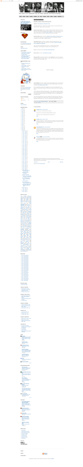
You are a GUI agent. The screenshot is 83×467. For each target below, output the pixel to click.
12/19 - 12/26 (24, 132)
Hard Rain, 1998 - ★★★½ (25, 291)
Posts (23, 98)
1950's (30, 196)
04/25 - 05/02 (24, 190)
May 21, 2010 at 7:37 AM (44, 119)
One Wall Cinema (24, 435)
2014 (22, 124)
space (26, 246)
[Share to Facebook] (54, 101)
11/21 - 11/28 (24, 137)
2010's (27, 199)
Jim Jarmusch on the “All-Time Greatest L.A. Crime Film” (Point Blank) (26, 390)
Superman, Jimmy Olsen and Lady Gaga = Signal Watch (26, 176)
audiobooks (29, 211)
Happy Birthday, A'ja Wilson (25, 53)
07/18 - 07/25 (24, 157)
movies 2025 (28, 237)
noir (28, 240)
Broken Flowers (23, 329)
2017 (22, 120)
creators (22, 218)
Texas (30, 208)
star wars (28, 247)
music (22, 239)
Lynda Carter (23, 430)
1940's (25, 196)
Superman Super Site (25, 408)
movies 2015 (26, 230)
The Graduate (23, 328)
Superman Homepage (25, 416)
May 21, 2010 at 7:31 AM (44, 109)
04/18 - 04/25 (24, 191)
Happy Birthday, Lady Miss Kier (26, 52)
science (22, 246)
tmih (29, 250)
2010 (22, 129)
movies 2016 (23, 231)
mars (23, 228)
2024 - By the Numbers (25, 274)
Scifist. (23, 358)
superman (39, 102)
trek (21, 251)
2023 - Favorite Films (24, 273)
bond (27, 214)
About (24, 16)
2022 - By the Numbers (25, 270)
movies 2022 (26, 235)
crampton (24, 217)
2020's (22, 200)
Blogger (52, 458)
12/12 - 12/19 (24, 133)
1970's (28, 197)
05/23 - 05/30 (24, 167)
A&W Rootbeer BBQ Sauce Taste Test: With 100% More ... (26, 185)
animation (27, 210)
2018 (22, 119)
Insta (41, 16)
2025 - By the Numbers (25, 278)
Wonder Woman (24, 209)
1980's (22, 198)
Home (21, 16)
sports (24, 247)
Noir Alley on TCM (24, 434)
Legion (29, 206)
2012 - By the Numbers (25, 255)
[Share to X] (53, 101)
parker (22, 241)
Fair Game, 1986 (24, 300)
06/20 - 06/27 (24, 162)
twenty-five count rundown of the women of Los (54, 36)
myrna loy (26, 239)
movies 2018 (26, 232)
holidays (29, 222)
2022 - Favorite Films (24, 271)
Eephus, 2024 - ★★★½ (25, 319)
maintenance (29, 226)
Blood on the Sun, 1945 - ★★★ (26, 318)
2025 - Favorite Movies (24, 279)
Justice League (23, 206)
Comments (23, 100)
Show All (30, 397)
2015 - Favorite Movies (24, 258)
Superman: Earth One (25, 174)
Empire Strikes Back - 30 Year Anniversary (26, 170)
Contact (31, 16)
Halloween (22, 205)
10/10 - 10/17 (24, 145)
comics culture (28, 216)
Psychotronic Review (25, 345)
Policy (27, 16)
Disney (25, 203)
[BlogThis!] (52, 101)
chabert (28, 215)
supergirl (27, 248)
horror (24, 223)
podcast (22, 243)
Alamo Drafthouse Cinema (25, 432)
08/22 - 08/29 (24, 150)
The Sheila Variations (25, 354)
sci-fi (28, 245)
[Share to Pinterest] (55, 101)
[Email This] (51, 101)
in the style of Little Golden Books (48, 49)
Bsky (48, 16)
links (37, 102)
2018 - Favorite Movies (24, 264)
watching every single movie (26, 43)
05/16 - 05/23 (24, 169)
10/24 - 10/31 (24, 142)
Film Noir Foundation (25, 349)
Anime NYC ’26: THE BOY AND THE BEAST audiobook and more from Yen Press (26, 369)
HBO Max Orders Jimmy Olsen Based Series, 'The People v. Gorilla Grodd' (26, 410)
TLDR (27, 208)
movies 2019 (23, 233)
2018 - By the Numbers (25, 263)
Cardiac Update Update (25, 66)
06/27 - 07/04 (24, 161)
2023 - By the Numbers (25, 272)
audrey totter (24, 212)
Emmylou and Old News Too (25, 63)
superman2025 (29, 249)
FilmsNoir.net (23, 438)
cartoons (23, 215)
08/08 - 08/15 (24, 153)
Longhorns (22, 207)
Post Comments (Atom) (41, 163)
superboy (22, 248)
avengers (29, 212)
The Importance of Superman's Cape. (44, 23)
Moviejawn (23, 336)
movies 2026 (25, 238)
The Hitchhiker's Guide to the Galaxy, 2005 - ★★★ (25, 290)
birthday (22, 214)
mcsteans (38, 109)
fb (38, 16)
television (24, 250)
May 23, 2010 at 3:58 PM (45, 136)
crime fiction (28, 218)
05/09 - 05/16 (24, 187)
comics (22, 216)
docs (28, 219)
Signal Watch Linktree (24, 48)
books (30, 214)
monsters (27, 228)
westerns (24, 251)
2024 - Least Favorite (24, 277)
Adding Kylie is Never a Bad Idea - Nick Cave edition (25, 58)
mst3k (29, 238)
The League (38, 136)
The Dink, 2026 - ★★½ (25, 314)
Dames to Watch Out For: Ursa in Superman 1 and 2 (26, 182)
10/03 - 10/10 (24, 146)
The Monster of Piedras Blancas (26, 359)
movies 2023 (23, 236)
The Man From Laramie (25, 325)
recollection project (28, 243)
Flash (29, 204)
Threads (44, 16)
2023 (22, 112)
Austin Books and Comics (25, 431)
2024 (22, 111)
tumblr (51, 16)
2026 (22, 108)
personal (22, 242)
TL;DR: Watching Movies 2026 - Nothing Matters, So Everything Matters (26, 22)
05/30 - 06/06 (24, 166)
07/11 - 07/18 (24, 158)
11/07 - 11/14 (24, 140)
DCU (30, 201)
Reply (37, 133)
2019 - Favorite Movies (24, 266)
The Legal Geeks (24, 393)
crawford (28, 217)
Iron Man (28, 205)
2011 (22, 128)
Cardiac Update (23, 68)
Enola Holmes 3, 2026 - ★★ (25, 307)
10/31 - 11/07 (24, 141)
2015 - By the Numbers (25, 257)
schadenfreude (23, 245)
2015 (22, 123)
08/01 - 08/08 (24, 154)
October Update (23, 65)
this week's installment (49, 32)
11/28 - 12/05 (24, 136)
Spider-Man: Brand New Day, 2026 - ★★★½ (25, 306)
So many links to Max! (24, 284)
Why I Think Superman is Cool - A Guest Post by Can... (26, 179)
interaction (29, 223)
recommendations (26, 244)
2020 (22, 116)
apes (25, 211)
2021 (22, 115)
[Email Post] (49, 101)
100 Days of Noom (24, 54)
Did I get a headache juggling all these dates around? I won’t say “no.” (26, 374)
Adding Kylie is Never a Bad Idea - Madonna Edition (25, 56)
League (55, 16)
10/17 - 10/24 (24, 144)
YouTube (35, 16)
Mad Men (28, 207)
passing (27, 241)
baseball (23, 213)
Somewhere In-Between (25, 342)
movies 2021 (28, 234)
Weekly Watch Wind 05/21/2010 (25, 173)
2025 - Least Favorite (24, 280)
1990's (27, 198)
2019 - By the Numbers (25, 265)
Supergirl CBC (24, 413)
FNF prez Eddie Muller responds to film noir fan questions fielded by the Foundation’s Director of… (26, 351)
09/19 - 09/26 (24, 149)
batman (28, 213)
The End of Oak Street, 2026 (25, 304)
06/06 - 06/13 (24, 165)
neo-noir (23, 240)
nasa (30, 239)
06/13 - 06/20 (24, 163)
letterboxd (59, 16)
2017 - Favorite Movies (24, 262)
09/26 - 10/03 (24, 148)
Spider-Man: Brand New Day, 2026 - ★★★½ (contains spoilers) (25, 296)
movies (22, 229)
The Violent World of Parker (26, 388)
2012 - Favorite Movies (24, 256)
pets (28, 242)
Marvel (22, 208)
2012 (22, 127)
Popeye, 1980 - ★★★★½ (25, 288)
